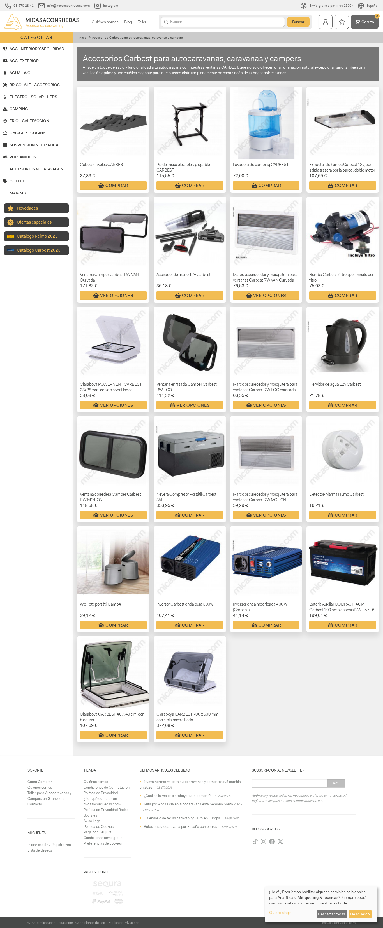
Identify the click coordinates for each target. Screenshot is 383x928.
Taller (142, 21)
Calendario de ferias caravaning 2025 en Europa (182, 818)
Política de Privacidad (101, 793)
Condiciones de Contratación (107, 787)
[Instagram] (263, 841)
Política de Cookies (99, 826)
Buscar (298, 21)
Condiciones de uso (90, 922)
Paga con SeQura (98, 832)
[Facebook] (272, 841)
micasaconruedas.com (56, 922)
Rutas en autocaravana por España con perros (180, 826)
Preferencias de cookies (103, 843)
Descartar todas (331, 914)
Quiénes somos (105, 21)
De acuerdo (360, 914)
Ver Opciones (116, 295)
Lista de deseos (39, 850)
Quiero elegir (280, 912)
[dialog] (321, 904)
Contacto (34, 804)
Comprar (116, 185)
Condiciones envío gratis (103, 837)
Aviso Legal (92, 821)
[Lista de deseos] (342, 22)
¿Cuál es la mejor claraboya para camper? (177, 795)
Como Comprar (39, 781)
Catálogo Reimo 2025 (37, 236)
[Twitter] (280, 841)
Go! (336, 783)
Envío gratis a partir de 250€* (331, 5)
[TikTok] (255, 841)
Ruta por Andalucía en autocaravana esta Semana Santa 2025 (193, 804)
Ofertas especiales (34, 222)
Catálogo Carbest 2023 (39, 250)
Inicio (83, 37)
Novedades (27, 208)
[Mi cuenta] (326, 22)
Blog (128, 21)
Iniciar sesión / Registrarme (49, 844)
